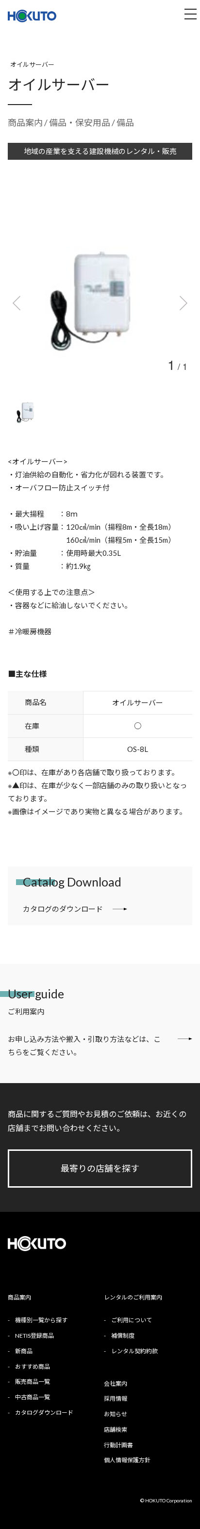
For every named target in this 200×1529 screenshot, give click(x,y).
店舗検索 (115, 1429)
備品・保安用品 (80, 122)
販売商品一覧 (32, 1381)
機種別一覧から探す (41, 1320)
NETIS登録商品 (34, 1335)
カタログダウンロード (44, 1412)
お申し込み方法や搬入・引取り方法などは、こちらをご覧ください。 (84, 1045)
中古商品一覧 (32, 1397)
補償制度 (122, 1335)
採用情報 (115, 1398)
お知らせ (115, 1414)
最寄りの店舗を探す (100, 1168)
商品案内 (25, 122)
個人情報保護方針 (127, 1460)
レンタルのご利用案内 (133, 1297)
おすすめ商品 (32, 1366)
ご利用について (131, 1320)
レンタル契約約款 (134, 1351)
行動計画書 (118, 1445)
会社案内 (115, 1383)
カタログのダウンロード (63, 908)
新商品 (24, 1351)
